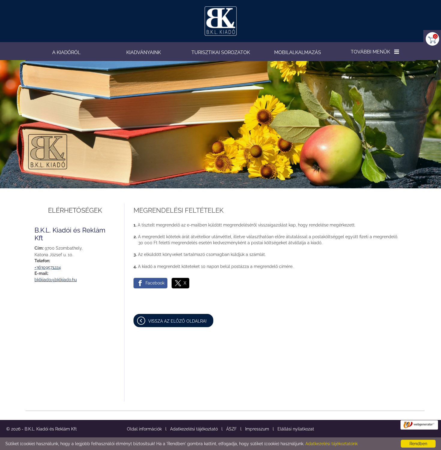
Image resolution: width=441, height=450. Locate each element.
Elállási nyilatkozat (296, 429)
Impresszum (257, 429)
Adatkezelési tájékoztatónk (331, 443)
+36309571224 (47, 267)
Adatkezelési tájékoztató (194, 429)
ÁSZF (231, 429)
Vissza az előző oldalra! (177, 321)
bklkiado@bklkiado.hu (55, 279)
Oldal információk (144, 429)
